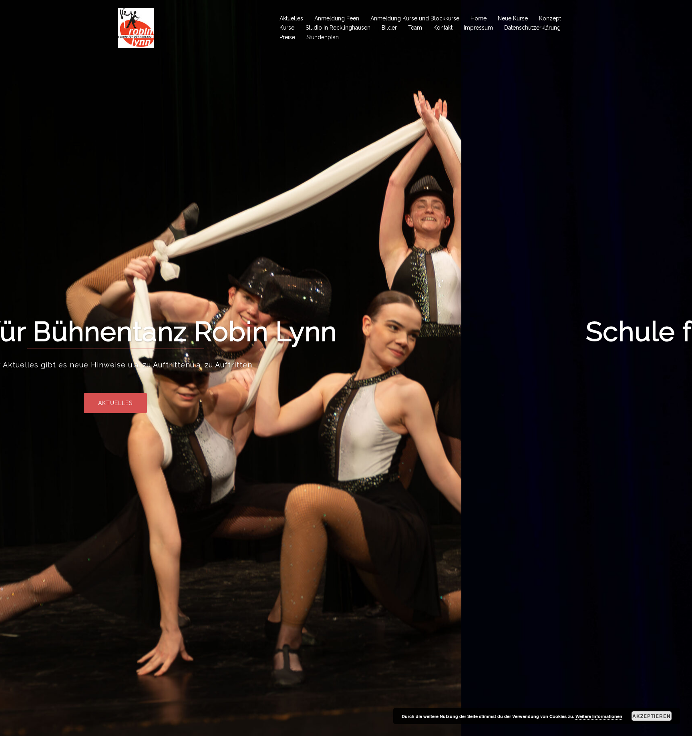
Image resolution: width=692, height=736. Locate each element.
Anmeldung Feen (336, 18)
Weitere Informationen (598, 716)
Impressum (478, 27)
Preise (287, 37)
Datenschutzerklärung (532, 27)
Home (479, 18)
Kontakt (443, 27)
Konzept (550, 18)
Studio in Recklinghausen (338, 27)
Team (415, 27)
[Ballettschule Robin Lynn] (136, 27)
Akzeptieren (651, 716)
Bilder (389, 27)
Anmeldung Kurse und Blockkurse (414, 18)
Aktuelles (291, 18)
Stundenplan (322, 37)
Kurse (287, 27)
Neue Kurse (513, 18)
